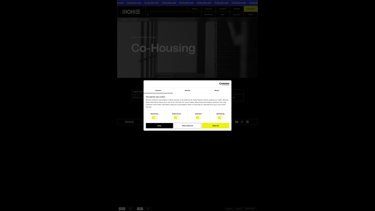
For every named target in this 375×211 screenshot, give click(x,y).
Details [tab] (187, 90)
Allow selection (187, 126)
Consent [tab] (158, 90)
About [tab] (217, 90)
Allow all (215, 126)
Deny (159, 126)
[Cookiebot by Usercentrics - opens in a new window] (220, 84)
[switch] (176, 117)
